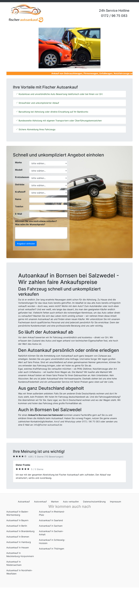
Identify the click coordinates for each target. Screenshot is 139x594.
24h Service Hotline (114, 11)
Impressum (115, 501)
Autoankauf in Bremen (17, 536)
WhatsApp (70, 421)
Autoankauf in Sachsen (50, 525)
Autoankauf (24, 501)
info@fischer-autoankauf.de (48, 424)
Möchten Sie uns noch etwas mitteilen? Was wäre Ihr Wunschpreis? (36, 223)
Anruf (57, 421)
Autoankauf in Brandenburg (20, 531)
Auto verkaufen (71, 501)
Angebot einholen (26, 243)
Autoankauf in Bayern (17, 520)
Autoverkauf (40, 501)
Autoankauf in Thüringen (51, 548)
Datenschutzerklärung (94, 501)
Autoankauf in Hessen (17, 547)
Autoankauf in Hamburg (18, 542)
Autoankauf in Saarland (51, 520)
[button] (15, 48)
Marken (55, 501)
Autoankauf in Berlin (16, 525)
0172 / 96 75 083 (114, 16)
